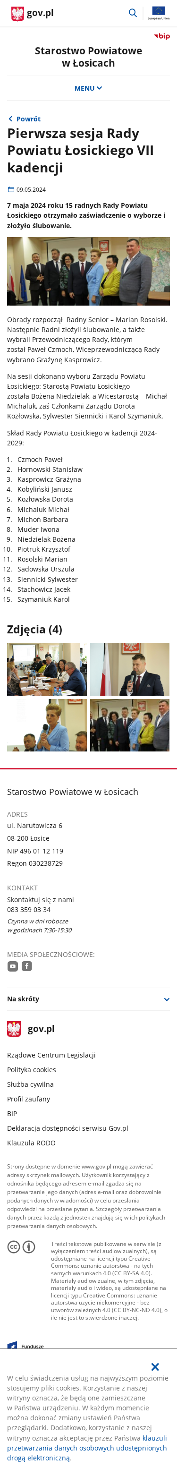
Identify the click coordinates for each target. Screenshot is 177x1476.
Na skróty (23, 998)
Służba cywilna (30, 1084)
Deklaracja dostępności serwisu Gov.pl (67, 1128)
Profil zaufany (28, 1098)
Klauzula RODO (31, 1142)
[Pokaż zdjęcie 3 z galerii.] (46, 725)
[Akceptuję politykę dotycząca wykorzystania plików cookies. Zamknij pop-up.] (155, 1367)
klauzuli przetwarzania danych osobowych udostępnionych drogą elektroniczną (87, 1447)
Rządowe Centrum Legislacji (51, 1054)
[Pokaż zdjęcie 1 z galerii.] (46, 669)
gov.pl (40, 1029)
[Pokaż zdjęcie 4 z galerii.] (129, 725)
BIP (12, 1113)
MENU (85, 88)
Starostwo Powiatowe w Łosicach (88, 56)
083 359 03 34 (29, 909)
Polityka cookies (31, 1069)
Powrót (29, 118)
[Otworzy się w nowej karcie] (12, 966)
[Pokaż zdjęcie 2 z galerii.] (129, 669)
